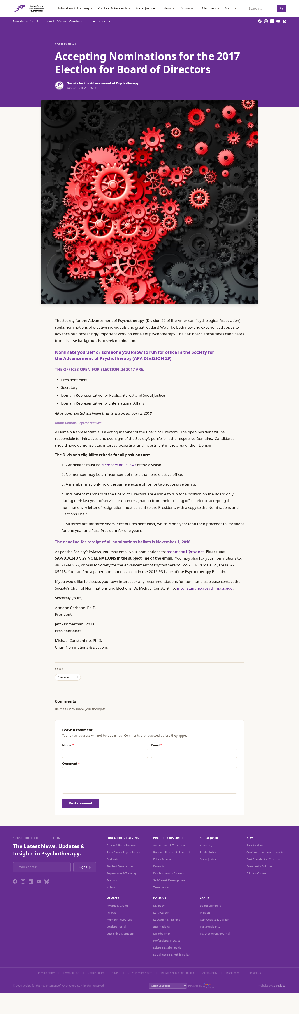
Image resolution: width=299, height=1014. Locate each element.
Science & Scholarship (167, 948)
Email (156, 745)
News (168, 8)
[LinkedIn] (31, 881)
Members (209, 8)
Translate (208, 987)
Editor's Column (256, 873)
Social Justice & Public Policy (171, 955)
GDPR (115, 973)
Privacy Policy (46, 973)
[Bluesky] (46, 881)
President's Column (259, 866)
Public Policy (208, 852)
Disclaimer (232, 973)
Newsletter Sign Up (27, 21)
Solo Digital (279, 986)
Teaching (112, 880)
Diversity (159, 866)
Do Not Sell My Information (177, 973)
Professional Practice (166, 941)
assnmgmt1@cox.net (185, 551)
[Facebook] (15, 881)
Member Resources (119, 920)
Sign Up (85, 867)
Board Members (210, 906)
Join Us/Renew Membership (67, 21)
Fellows (111, 913)
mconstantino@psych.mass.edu (205, 588)
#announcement (68, 677)
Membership (161, 934)
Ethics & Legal (162, 859)
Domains (186, 8)
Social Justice (145, 8)
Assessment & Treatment (169, 845)
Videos (111, 887)
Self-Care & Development (169, 880)
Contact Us (254, 973)
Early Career (161, 913)
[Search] (281, 8)
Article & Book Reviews (121, 845)
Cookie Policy (96, 973)
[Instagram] (23, 881)
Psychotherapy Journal (215, 934)
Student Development (121, 866)
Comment (71, 763)
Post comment (80, 803)
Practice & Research (112, 8)
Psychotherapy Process (168, 873)
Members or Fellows (118, 464)
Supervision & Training (121, 873)
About (229, 8)
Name (68, 745)
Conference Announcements (265, 852)
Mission (205, 913)
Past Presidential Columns (263, 859)
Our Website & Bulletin (214, 920)
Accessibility (209, 973)
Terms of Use (71, 973)
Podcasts (112, 859)
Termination (161, 887)
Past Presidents (210, 927)
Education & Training (73, 8)
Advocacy (206, 845)
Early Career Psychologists (124, 852)
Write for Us (101, 21)
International (161, 927)
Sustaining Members (120, 934)
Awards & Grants (117, 906)
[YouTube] (39, 881)
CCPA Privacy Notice (140, 973)
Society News (65, 44)
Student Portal (116, 927)
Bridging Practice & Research (172, 852)
